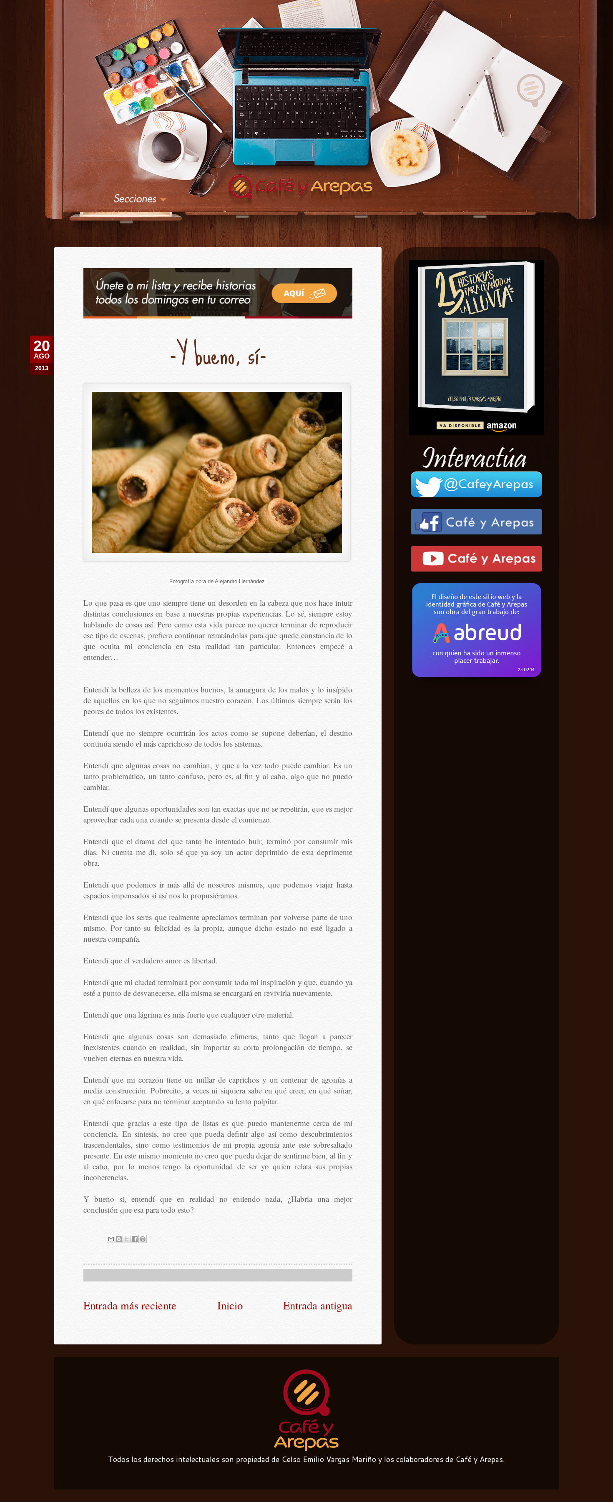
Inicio (230, 1305)
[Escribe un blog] (119, 1239)
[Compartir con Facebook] (135, 1239)
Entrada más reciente (129, 1305)
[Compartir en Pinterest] (142, 1239)
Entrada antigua (317, 1305)
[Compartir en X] (127, 1239)
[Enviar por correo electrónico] (111, 1239)
